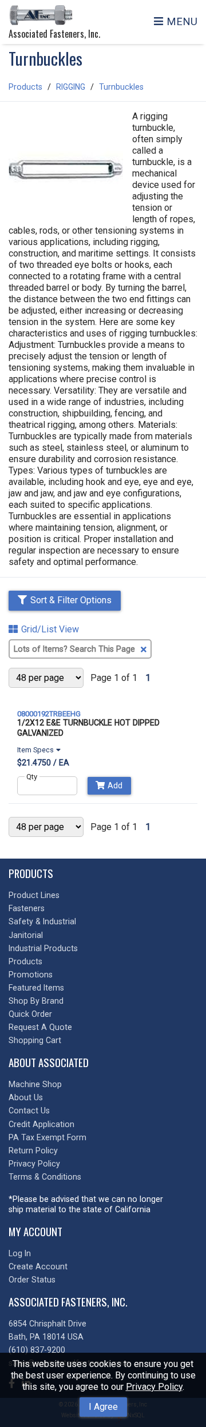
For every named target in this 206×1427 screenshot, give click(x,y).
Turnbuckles (121, 86)
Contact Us (29, 1110)
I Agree (103, 1406)
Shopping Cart (35, 1040)
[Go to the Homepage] (43, 16)
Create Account (38, 1266)
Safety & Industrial (42, 921)
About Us (26, 1097)
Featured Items (36, 987)
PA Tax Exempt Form (47, 1137)
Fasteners (27, 908)
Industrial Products (43, 948)
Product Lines (34, 895)
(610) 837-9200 (37, 1349)
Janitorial (26, 935)
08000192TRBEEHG (49, 714)
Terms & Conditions (45, 1176)
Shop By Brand (36, 1000)
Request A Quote (40, 1027)
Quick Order (30, 1014)
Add (115, 785)
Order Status (32, 1279)
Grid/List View (50, 629)
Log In (20, 1253)
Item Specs (35, 750)
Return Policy (33, 1150)
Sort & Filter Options (71, 600)
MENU (182, 21)
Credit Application (41, 1124)
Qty (31, 776)
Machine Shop (35, 1084)
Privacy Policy (154, 1386)
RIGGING (70, 86)
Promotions (31, 974)
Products (25, 86)
